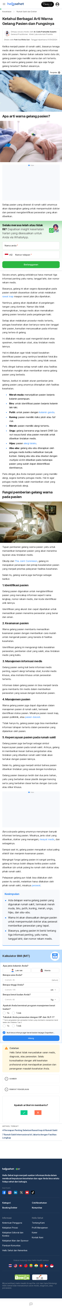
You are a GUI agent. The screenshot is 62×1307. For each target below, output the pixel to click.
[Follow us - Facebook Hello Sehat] (4, 1192)
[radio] (4, 1013)
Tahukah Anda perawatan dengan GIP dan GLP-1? (29, 1017)
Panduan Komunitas (11, 1245)
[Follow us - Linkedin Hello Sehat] (15, 1192)
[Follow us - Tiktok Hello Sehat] (33, 1192)
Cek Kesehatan (39, 1203)
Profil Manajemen (40, 1227)
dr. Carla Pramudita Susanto (45, 32)
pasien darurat (32, 717)
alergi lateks (30, 443)
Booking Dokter (9, 1207)
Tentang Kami (38, 1223)
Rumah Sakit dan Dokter (27, 12)
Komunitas (37, 1207)
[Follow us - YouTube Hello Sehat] (27, 1192)
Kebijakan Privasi (10, 1227)
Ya (8, 1013)
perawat (36, 885)
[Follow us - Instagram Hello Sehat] (10, 1192)
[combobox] (53, 989)
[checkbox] (4, 1032)
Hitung (31, 1038)
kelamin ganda (46, 412)
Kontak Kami (37, 1237)
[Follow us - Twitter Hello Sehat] (21, 1192)
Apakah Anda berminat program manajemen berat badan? (29, 1007)
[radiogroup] (31, 970)
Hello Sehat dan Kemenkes (14, 1250)
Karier (34, 1232)
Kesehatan (6, 12)
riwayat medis (47, 839)
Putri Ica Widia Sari (22, 40)
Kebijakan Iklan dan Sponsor (15, 1240)
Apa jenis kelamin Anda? (15, 965)
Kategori (6, 1203)
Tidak (18, 1013)
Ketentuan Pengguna (12, 1223)
